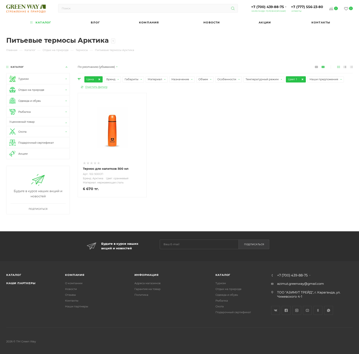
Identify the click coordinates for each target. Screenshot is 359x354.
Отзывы (70, 294)
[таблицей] (351, 66)
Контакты (71, 300)
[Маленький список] (316, 66)
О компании (73, 283)
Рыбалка (221, 300)
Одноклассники (318, 310)
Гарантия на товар (147, 289)
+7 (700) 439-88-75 (267, 7)
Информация (146, 274)
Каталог (13, 274)
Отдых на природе (228, 289)
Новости (71, 289)
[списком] (345, 66)
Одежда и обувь (226, 294)
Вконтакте (275, 310)
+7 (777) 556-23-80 (307, 7)
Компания (74, 274)
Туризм (220, 283)
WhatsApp (328, 310)
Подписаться (254, 244)
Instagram (296, 310)
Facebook (286, 310)
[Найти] (233, 8)
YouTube (307, 310)
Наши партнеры (20, 283)
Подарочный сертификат (233, 312)
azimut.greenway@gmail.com (300, 284)
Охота (219, 306)
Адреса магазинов (147, 283)
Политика (141, 294)
